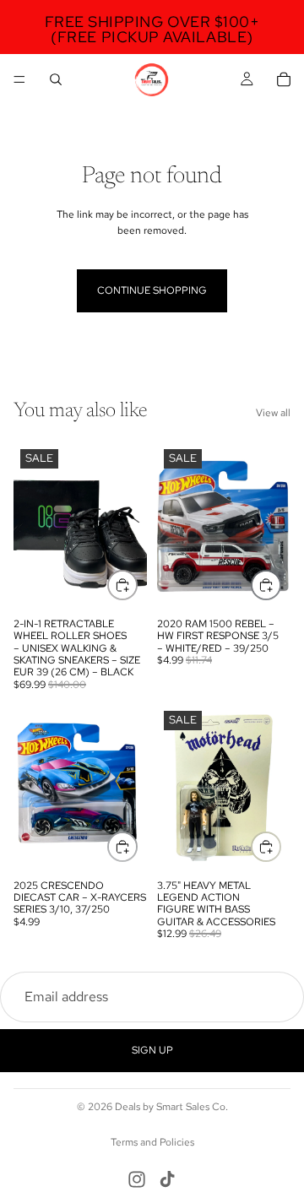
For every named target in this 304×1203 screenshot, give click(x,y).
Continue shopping (152, 290)
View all (273, 413)
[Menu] (19, 79)
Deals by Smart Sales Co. (171, 1107)
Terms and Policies (152, 1142)
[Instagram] (137, 1179)
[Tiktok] (167, 1179)
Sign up (152, 1050)
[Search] (55, 79)
